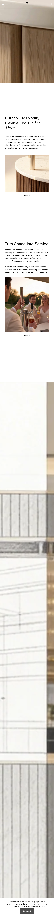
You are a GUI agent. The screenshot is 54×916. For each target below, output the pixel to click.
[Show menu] (4, 4)
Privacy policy (39, 906)
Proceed (27, 911)
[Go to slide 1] (24, 195)
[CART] (50, 4)
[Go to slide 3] (29, 195)
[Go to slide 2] (27, 195)
